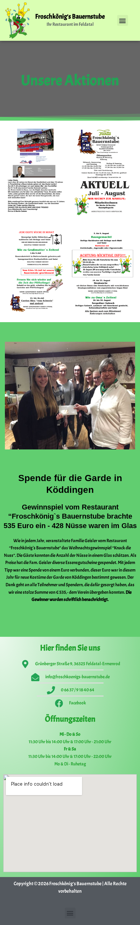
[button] (122, 20)
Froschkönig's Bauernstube (70, 16)
